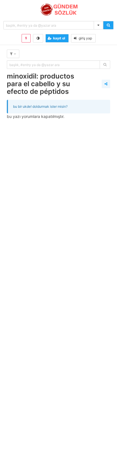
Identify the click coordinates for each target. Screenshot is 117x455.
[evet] (105, 64)
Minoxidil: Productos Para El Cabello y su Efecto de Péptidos (40, 83)
